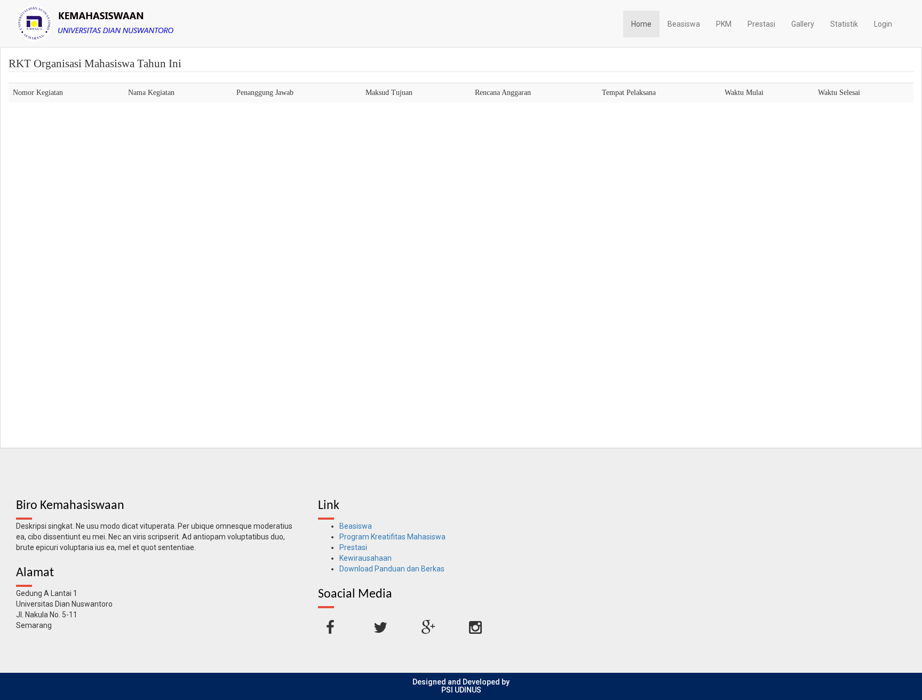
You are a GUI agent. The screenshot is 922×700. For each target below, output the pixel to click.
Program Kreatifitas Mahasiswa (392, 536)
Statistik (844, 24)
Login (883, 24)
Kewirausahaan (365, 558)
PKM (724, 24)
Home (641, 24)
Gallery (802, 24)
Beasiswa (683, 24)
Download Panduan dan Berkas (391, 568)
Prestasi (761, 24)
